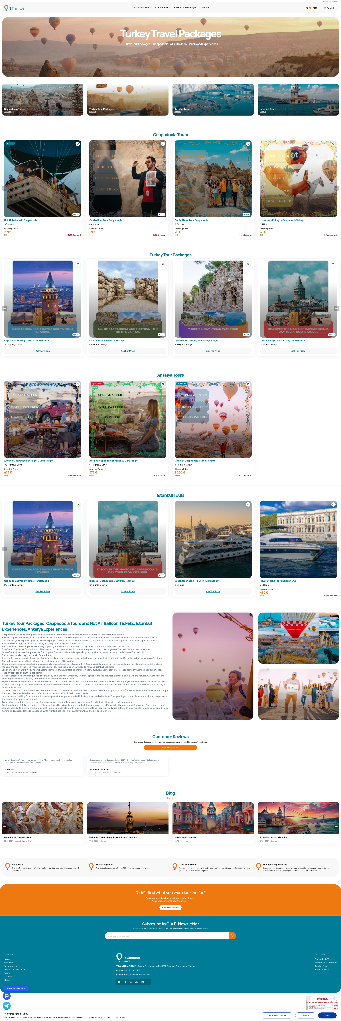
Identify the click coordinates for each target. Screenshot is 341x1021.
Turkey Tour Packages (185, 7)
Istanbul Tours (162, 7)
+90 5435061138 (128, 970)
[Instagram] (120, 982)
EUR (315, 8)
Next (336, 188)
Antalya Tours (321, 966)
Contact (204, 7)
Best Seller (182, 384)
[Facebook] (125, 982)
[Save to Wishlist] (78, 144)
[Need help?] (7, 996)
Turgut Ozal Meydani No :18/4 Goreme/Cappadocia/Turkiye (155, 966)
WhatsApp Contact (170, 747)
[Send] (48, 982)
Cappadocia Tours (141, 7)
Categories (321, 954)
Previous (4, 188)
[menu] (43, 922)
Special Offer (97, 384)
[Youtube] (136, 982)
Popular (10, 143)
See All (170, 798)
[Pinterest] (131, 982)
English (330, 8)
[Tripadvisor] (142, 982)
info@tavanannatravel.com (133, 974)
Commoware (32, 988)
